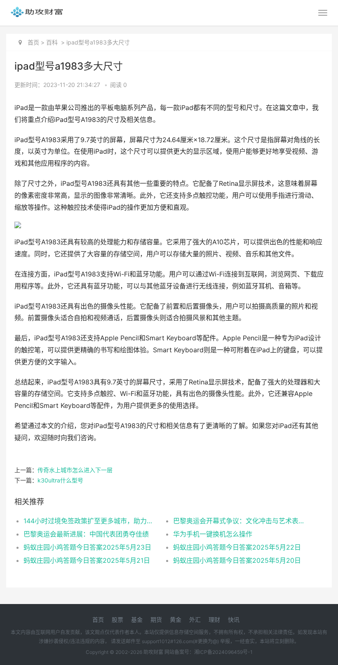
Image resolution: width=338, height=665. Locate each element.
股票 (117, 619)
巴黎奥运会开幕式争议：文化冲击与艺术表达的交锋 (240, 521)
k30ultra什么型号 (60, 480)
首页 (33, 42)
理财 (214, 619)
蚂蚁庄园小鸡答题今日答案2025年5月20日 (237, 560)
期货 (156, 619)
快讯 (233, 619)
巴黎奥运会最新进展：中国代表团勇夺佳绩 (86, 534)
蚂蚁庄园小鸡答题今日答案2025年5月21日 (86, 560)
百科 (52, 42)
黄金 (175, 619)
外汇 (195, 619)
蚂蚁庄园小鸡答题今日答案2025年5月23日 (87, 547)
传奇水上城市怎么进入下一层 (75, 469)
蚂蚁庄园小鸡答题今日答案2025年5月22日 (237, 547)
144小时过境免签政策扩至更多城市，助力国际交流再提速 (90, 521)
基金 (137, 619)
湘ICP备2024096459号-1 (223, 652)
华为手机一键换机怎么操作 (212, 534)
